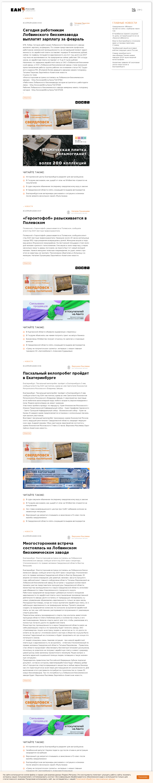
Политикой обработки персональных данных (95, 779)
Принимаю (142, 777)
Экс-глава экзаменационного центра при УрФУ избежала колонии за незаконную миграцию (56, 510)
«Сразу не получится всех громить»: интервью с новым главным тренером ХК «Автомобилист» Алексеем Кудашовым (54, 350)
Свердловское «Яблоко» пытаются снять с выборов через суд (126, 28)
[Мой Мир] (85, 102)
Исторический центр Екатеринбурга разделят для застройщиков (54, 177)
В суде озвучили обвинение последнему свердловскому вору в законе (57, 186)
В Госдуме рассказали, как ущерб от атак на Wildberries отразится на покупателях (56, 182)
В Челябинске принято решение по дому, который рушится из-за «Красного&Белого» (125, 36)
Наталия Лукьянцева (80, 211)
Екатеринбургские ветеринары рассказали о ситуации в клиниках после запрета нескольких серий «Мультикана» (55, 195)
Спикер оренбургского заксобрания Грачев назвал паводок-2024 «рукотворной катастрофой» (124, 56)
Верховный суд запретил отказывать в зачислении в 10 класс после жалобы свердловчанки (55, 516)
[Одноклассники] (79, 102)
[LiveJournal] (88, 102)
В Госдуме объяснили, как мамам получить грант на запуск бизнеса (55, 335)
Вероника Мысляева (81, 366)
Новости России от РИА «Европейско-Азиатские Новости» (18, 10)
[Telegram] (82, 102)
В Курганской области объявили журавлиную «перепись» (51, 332)
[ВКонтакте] (76, 102)
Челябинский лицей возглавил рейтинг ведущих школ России (125, 49)
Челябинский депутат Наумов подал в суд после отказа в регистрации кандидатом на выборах (57, 752)
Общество (27, 97)
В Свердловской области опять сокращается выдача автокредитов (55, 190)
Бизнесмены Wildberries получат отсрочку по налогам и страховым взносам (55, 340)
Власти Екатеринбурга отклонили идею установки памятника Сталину (126, 43)
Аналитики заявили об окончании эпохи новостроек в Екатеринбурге (125, 64)
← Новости (28, 18)
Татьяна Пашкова (82, 23)
